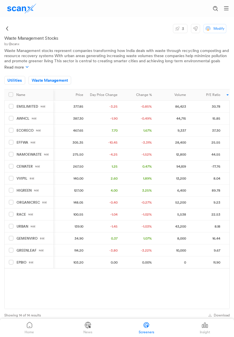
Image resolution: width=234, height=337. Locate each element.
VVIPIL (25, 178)
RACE (25, 214)
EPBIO (25, 262)
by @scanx (11, 44)
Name (20, 95)
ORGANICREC (32, 202)
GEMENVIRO (31, 238)
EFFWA (26, 143)
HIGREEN (28, 190)
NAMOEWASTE (33, 155)
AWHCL (27, 119)
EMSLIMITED (31, 107)
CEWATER (28, 166)
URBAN (26, 226)
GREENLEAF (30, 250)
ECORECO (29, 131)
